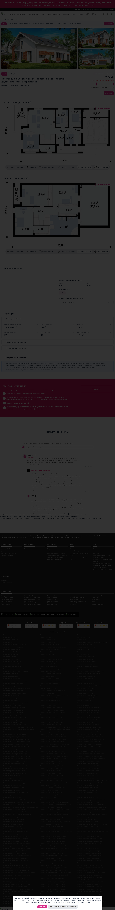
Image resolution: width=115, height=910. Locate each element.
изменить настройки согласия (63, 907)
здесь (88, 902)
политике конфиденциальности (37, 902)
